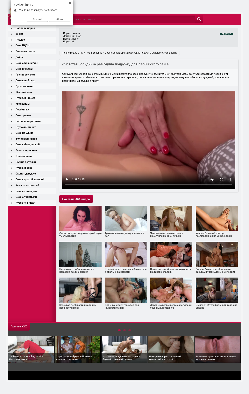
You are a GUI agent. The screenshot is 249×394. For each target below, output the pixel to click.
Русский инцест (25, 97)
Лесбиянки (22, 109)
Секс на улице (24, 132)
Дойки (19, 57)
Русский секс (24, 167)
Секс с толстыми (26, 196)
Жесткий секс (24, 92)
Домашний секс (25, 80)
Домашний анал (72, 36)
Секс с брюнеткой (27, 63)
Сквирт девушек (26, 173)
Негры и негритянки (28, 121)
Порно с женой (71, 33)
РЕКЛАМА (226, 34)
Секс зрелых (23, 115)
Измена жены (24, 156)
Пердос (20, 39)
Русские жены (24, 86)
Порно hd (68, 41)
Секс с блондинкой (28, 144)
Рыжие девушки (26, 162)
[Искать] (199, 19)
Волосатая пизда (26, 138)
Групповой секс (25, 74)
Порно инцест (71, 38)
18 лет (19, 33)
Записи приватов (26, 150)
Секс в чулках (24, 68)
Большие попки (25, 51)
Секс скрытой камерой (30, 179)
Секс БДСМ (23, 45)
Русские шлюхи (25, 202)
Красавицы (23, 103)
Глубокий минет (26, 127)
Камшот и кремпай (27, 185)
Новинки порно (25, 28)
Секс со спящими (27, 191)
